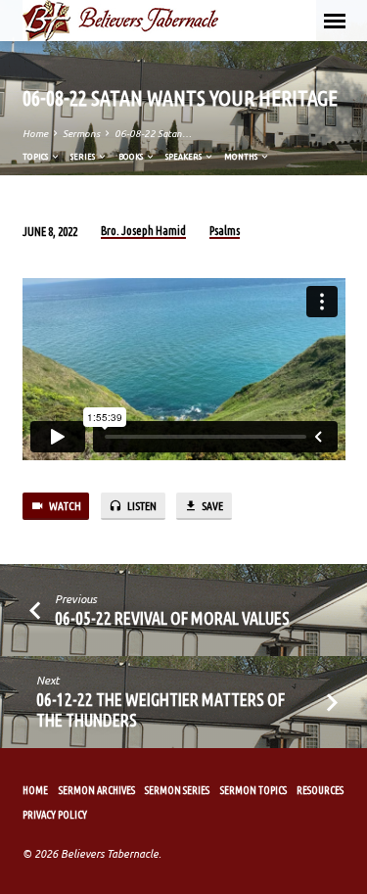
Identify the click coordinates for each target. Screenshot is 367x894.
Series (83, 156)
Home (35, 133)
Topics (36, 156)
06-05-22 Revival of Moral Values (172, 618)
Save (211, 505)
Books (131, 156)
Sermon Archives (97, 790)
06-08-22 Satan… (153, 133)
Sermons (81, 133)
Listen (141, 505)
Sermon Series (177, 790)
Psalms (224, 230)
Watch (64, 505)
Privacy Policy (55, 815)
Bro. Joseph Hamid (143, 230)
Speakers (184, 156)
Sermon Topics (253, 790)
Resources (320, 790)
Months (241, 156)
